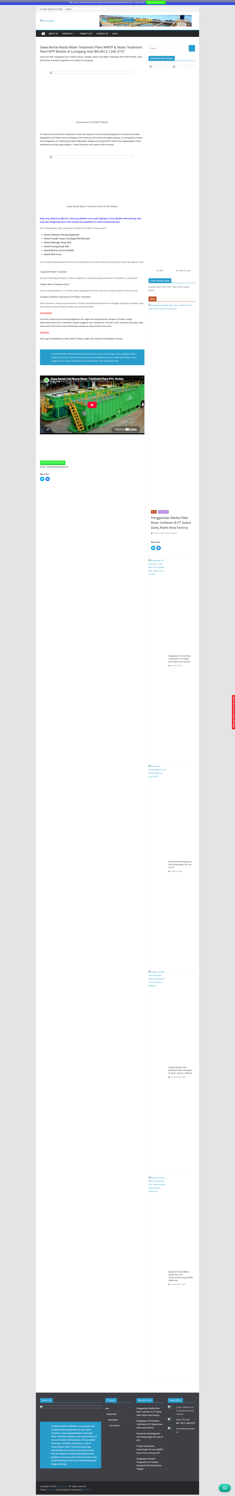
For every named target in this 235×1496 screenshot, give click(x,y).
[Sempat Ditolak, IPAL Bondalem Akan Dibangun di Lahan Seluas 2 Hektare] (157, 1072)
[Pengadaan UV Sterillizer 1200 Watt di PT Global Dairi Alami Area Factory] (157, 661)
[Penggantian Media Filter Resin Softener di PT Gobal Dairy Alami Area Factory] (172, 406)
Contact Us (102, 33)
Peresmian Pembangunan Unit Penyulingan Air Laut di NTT (180, 864)
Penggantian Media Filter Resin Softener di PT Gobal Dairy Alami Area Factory (171, 522)
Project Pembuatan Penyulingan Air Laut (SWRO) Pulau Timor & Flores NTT (150, 1449)
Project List (86, 33)
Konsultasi (113, 1419)
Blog (115, 33)
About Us (53, 33)
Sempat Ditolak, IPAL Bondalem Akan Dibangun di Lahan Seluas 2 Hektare (180, 1070)
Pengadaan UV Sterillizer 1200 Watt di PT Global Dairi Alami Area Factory (179, 659)
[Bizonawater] (43, 33)
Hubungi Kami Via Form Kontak (233, 712)
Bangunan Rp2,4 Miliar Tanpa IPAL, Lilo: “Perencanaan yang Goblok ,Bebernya (180, 1276)
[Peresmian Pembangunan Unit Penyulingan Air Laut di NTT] (157, 867)
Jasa (107, 1408)
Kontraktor (114, 1425)
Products (67, 33)
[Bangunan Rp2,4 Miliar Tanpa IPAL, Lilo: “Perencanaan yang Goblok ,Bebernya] (157, 1278)
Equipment (112, 1414)
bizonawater (172, 533)
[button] (73, 34)
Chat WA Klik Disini (155, 2)
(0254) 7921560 (183, 1419)
